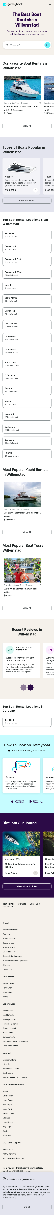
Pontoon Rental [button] (9, 1028)
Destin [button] (5, 1131)
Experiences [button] (9, 1004)
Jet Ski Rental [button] (8, 1015)
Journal (7, 1053)
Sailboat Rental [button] (9, 1037)
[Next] (31, 687)
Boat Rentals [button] (8, 1011)
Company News (9, 1060)
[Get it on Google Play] (36, 802)
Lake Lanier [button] (8, 1096)
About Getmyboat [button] (10, 930)
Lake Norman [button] (8, 1122)
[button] (22, 88)
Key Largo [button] (7, 1127)
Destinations (8, 1073)
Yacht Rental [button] (8, 1032)
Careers (6, 934)
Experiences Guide (11, 1068)
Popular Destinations (13, 1084)
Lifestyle (6, 1064)
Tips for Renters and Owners (15, 1077)
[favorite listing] (40, 103)
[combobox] (22, 45)
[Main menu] (49, 4)
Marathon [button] (7, 1135)
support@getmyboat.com (13, 1158)
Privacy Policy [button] (9, 1197)
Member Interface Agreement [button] (15, 961)
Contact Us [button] (7, 969)
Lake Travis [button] (8, 1109)
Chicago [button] (6, 1118)
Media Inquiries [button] (9, 938)
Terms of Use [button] (25, 1189)
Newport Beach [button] (9, 1113)
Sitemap (6, 965)
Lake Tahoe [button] (8, 1100)
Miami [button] (5, 1091)
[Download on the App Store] (17, 802)
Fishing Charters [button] (9, 1019)
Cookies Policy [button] (9, 952)
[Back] (23, 687)
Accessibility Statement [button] (12, 956)
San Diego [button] (7, 1105)
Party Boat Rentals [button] (10, 1046)
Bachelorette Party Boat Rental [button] (15, 1041)
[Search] (47, 45)
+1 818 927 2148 (9, 1154)
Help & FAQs (8, 1149)
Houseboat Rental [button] (10, 1024)
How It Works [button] (8, 983)
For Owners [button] (8, 988)
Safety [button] (5, 997)
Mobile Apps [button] (8, 992)
